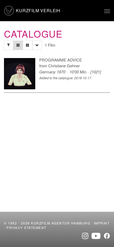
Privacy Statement (26, 227)
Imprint (102, 223)
